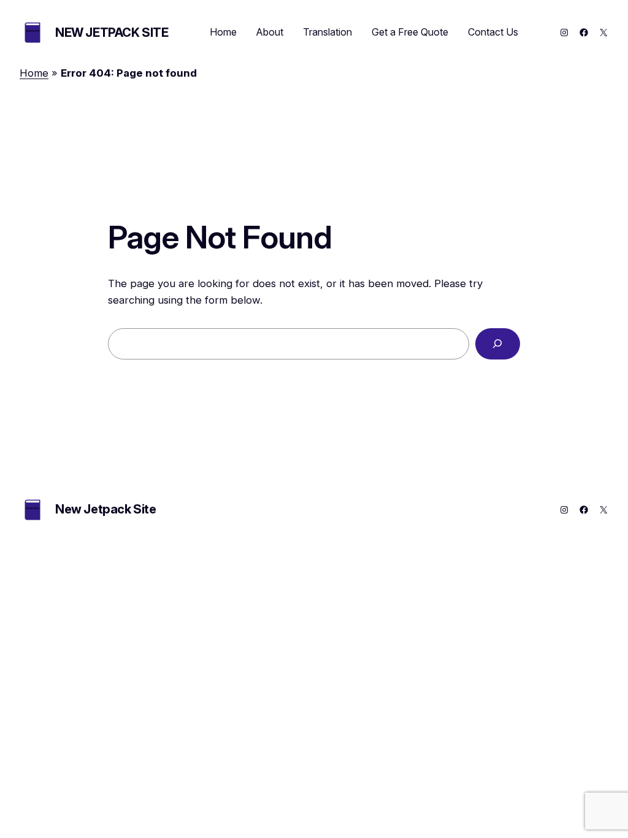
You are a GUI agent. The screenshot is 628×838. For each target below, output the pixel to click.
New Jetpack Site (112, 32)
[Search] (497, 343)
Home (34, 73)
